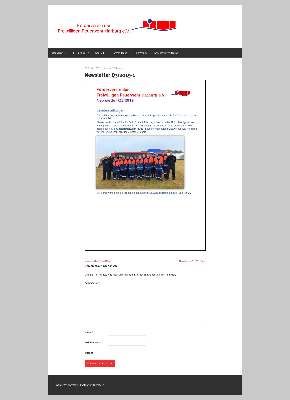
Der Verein (57, 52)
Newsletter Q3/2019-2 (191, 261)
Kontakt (99, 52)
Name (89, 332)
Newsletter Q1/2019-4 (98, 261)
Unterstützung (119, 52)
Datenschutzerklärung (166, 52)
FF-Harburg (79, 52)
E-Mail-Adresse (94, 342)
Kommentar (92, 282)
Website (89, 352)
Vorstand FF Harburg (113, 68)
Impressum (141, 52)
